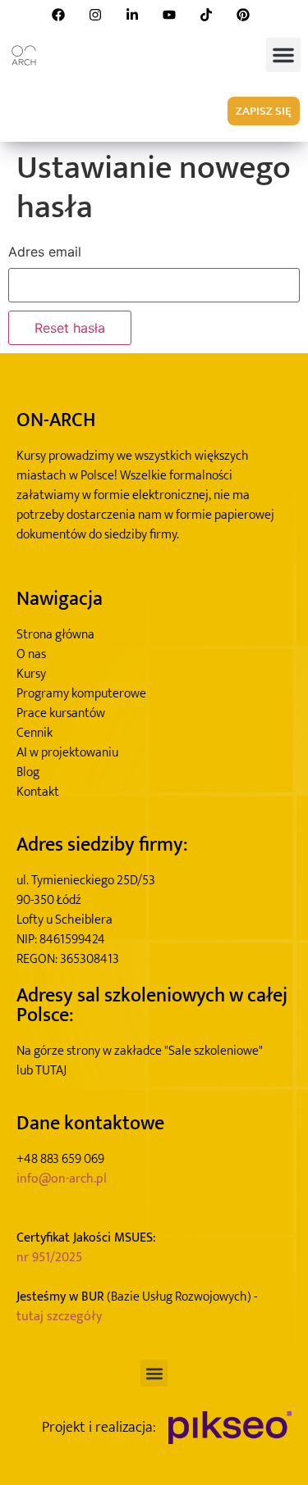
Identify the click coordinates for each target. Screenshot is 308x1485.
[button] (283, 55)
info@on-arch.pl (61, 1179)
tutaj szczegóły (59, 1317)
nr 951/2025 (49, 1258)
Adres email (44, 251)
